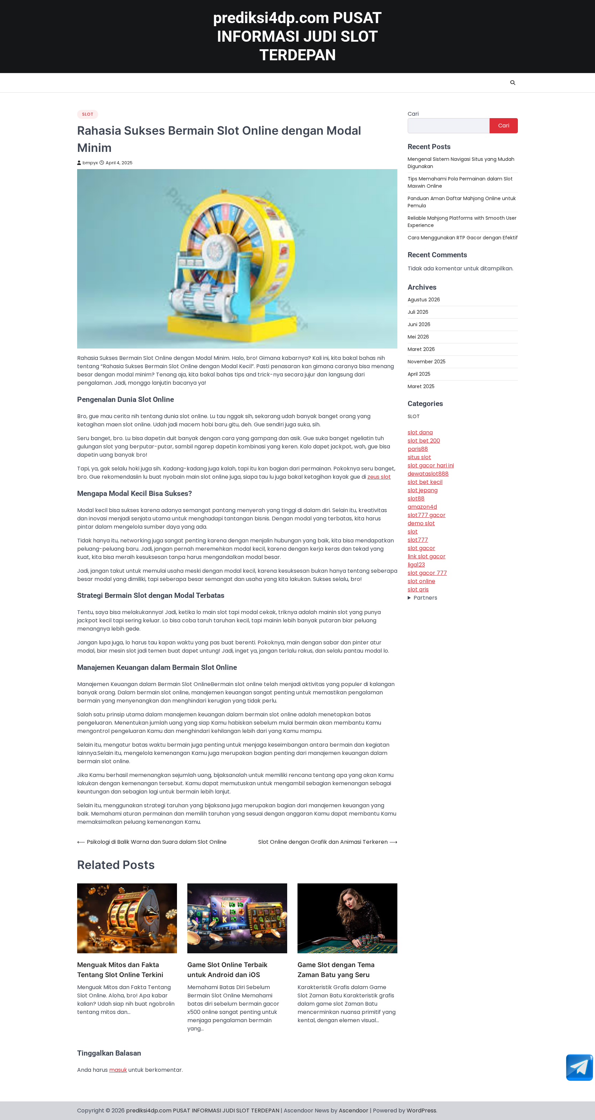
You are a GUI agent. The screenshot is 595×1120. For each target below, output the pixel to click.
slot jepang (423, 490)
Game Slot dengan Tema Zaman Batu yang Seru (336, 970)
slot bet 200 (424, 440)
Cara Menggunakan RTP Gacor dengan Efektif (463, 237)
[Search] (513, 82)
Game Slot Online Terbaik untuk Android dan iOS (227, 970)
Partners (425, 597)
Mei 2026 (418, 336)
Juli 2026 (418, 312)
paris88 (418, 449)
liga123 (416, 564)
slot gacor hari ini (431, 465)
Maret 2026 (421, 349)
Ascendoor (353, 1110)
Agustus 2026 (424, 299)
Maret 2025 (421, 386)
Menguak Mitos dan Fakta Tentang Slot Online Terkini (120, 970)
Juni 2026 (419, 324)
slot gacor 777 (427, 573)
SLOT (87, 114)
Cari (413, 114)
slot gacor (421, 548)
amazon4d (422, 506)
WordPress (421, 1110)
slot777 (418, 539)
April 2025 (419, 374)
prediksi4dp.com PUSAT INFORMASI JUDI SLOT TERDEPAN (297, 36)
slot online (421, 581)
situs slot (419, 457)
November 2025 (427, 361)
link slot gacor (427, 556)
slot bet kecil (425, 482)
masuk (118, 1070)
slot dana (420, 432)
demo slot (421, 523)
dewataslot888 (428, 473)
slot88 (416, 498)
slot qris (418, 589)
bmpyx (90, 163)
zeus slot (379, 477)
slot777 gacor (427, 515)
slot (413, 531)
